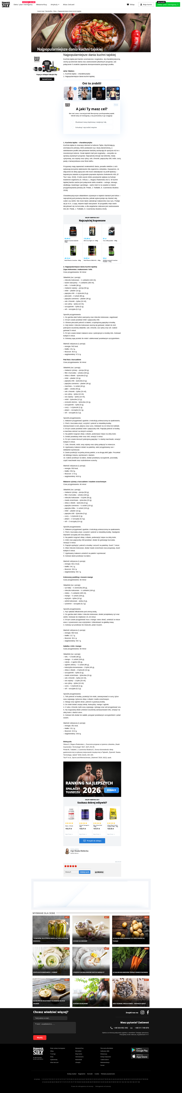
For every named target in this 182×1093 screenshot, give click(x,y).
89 (96, 1082)
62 (45, 1082)
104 (128, 1082)
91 (100, 1082)
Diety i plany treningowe (57, 1048)
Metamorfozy (41, 4)
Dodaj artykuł (71, 1074)
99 (115, 1082)
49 (126, 1079)
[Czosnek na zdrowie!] (91, 930)
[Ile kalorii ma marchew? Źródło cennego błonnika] (131, 961)
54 (136, 1079)
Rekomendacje (104, 1062)
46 (121, 1079)
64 (48, 1082)
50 (128, 1079)
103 (125, 1082)
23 (77, 1079)
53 (134, 1079)
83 (85, 1082)
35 (100, 1079)
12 (56, 1079)
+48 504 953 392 (121, 1027)
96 (109, 1082)
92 (102, 1082)
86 (90, 1082)
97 (111, 1082)
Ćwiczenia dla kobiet (106, 1048)
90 (98, 1082)
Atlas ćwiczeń (68, 4)
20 (71, 1079)
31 (92, 1079)
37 (103, 1079)
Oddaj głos (84, 872)
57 (141, 1079)
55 (138, 1079)
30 (90, 1079)
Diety (51, 1057)
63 (47, 1082)
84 (86, 1082)
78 (75, 1082)
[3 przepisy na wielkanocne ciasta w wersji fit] (91, 961)
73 (66, 1082)
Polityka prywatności (108, 1074)
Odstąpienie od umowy (103, 1086)
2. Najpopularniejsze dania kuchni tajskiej (79, 76)
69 (58, 1082)
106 (133, 1082)
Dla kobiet (78, 1051)
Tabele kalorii (104, 1059)
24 (79, 1079)
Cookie (97, 1074)
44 (117, 1079)
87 (92, 1082)
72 (64, 1082)
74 (67, 1082)
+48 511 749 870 (142, 1027)
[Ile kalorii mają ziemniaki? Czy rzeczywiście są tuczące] (131, 930)
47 (122, 1079)
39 (107, 1079)
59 (145, 1079)
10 (52, 1079)
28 (86, 1079)
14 (60, 1079)
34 (98, 1079)
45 (119, 1079)
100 (117, 1082)
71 (62, 1082)
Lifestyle (77, 1062)
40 (109, 1079)
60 (147, 1079)
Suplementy (53, 1059)
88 (94, 1082)
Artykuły (54, 4)
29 (88, 1079)
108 (138, 1082)
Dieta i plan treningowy (23, 4)
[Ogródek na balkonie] (91, 992)
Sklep (52, 1051)
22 (75, 1079)
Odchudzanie (79, 1057)
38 (105, 1079)
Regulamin (81, 1074)
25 (81, 1079)
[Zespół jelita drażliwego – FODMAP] (51, 961)
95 (107, 1082)
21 (73, 1079)
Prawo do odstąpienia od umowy (82, 1086)
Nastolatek (78, 1059)
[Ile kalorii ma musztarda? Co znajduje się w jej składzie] (51, 992)
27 (85, 1079)
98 (113, 1082)
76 (71, 1082)
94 (105, 1082)
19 (69, 1079)
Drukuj (100, 872)
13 (58, 1079)
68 (56, 1082)
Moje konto (78, 1054)
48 (124, 1079)
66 (52, 1082)
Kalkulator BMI (104, 1051)
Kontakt (90, 1074)
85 (88, 1082)
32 (94, 1079)
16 (64, 1079)
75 (69, 1082)
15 (62, 1079)
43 (115, 1079)
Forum (102, 1065)
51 (130, 1079)
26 (83, 1079)
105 (130, 1082)
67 (54, 1082)
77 (73, 1082)
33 (96, 1079)
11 (54, 1079)
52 (132, 1079)
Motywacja (103, 1054)
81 (81, 1082)
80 (79, 1082)
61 (43, 1082)
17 (66, 1079)
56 (139, 1079)
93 (103, 1082)
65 (50, 1082)
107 (136, 1082)
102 (123, 1082)
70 (60, 1082)
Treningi (53, 1054)
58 (143, 1079)
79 (77, 1082)
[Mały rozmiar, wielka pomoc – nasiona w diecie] (131, 992)
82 (83, 1082)
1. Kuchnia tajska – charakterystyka (76, 74)
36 (102, 1079)
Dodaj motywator (105, 1057)
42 (113, 1079)
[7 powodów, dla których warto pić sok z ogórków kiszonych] (51, 930)
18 (67, 1079)
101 (120, 1082)
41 (111, 1079)
